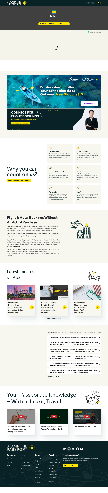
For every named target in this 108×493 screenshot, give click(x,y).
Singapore (38, 474)
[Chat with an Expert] (70, 467)
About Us (9, 459)
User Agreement (26, 465)
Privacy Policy (25, 462)
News (8, 469)
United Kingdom (39, 471)
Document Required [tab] (76, 332)
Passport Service (54, 474)
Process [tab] (64, 332)
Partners (9, 462)
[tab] (74, 337)
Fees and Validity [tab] (90, 332)
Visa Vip (51, 465)
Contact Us (24, 469)
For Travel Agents (54, 459)
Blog (8, 465)
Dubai (36, 467)
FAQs (22, 472)
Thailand (37, 478)
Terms (23, 459)
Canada (37, 464)
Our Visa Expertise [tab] (54, 332)
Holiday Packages (54, 462)
